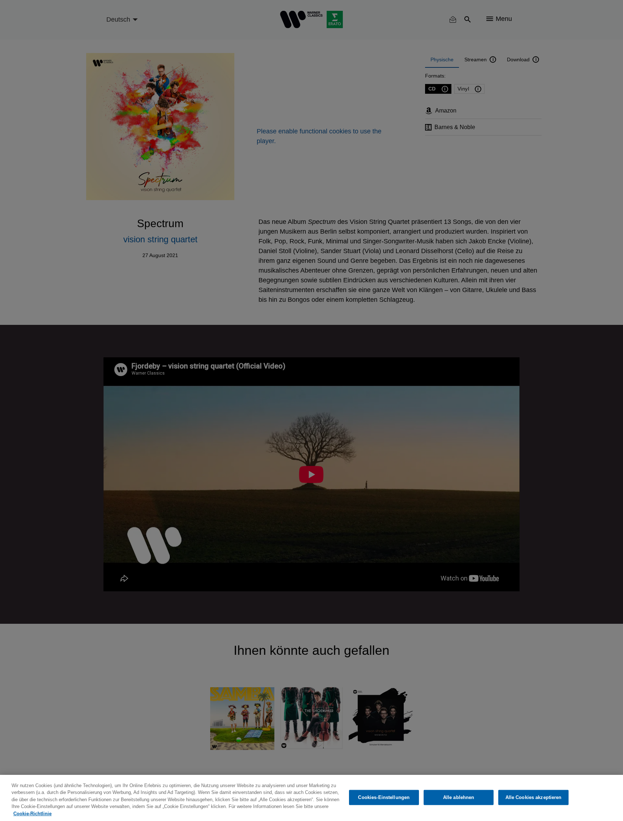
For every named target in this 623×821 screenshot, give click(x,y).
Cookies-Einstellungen (384, 797)
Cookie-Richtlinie (32, 813)
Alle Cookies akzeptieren (533, 797)
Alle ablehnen (458, 797)
